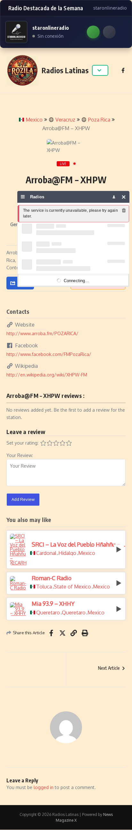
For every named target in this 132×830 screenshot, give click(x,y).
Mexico (34, 119)
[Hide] (123, 197)
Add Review (23, 499)
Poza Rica (99, 119)
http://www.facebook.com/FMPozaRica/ (48, 354)
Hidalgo (67, 553)
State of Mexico (72, 586)
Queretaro (48, 612)
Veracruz (65, 119)
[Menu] (23, 197)
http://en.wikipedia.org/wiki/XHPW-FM (46, 374)
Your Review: (19, 455)
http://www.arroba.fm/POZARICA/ (42, 333)
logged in (44, 787)
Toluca (44, 586)
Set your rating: (22, 443)
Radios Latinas (65, 70)
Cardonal (46, 553)
